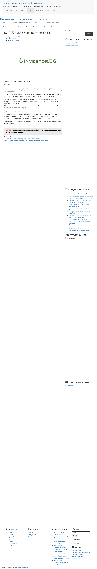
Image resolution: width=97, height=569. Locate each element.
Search (67, 30)
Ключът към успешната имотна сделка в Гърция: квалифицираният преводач (80, 228)
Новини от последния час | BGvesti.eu (22, 3)
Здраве (11, 538)
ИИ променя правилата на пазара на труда (61, 562)
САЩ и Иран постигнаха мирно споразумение (60, 553)
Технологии (40, 10)
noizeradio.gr (32, 534)
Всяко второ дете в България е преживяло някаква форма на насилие (79, 221)
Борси (31, 10)
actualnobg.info (32, 540)
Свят (16, 10)
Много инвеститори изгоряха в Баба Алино (61, 557)
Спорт (48, 10)
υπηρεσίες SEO (77, 558)
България (8, 10)
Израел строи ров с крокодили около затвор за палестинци (79, 194)
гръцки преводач (78, 550)
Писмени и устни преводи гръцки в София (81, 553)
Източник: (7, 126)
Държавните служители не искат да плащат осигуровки (80, 201)
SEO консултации (78, 556)
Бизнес (23, 10)
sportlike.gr (31, 536)
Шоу (54, 10)
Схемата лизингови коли (77, 225)
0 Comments (12, 39)
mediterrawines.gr (33, 538)
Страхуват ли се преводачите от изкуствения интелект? (80, 216)
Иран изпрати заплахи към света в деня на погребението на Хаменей (81, 197)
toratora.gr (31, 532)
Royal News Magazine (22, 567)
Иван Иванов (14, 40)
